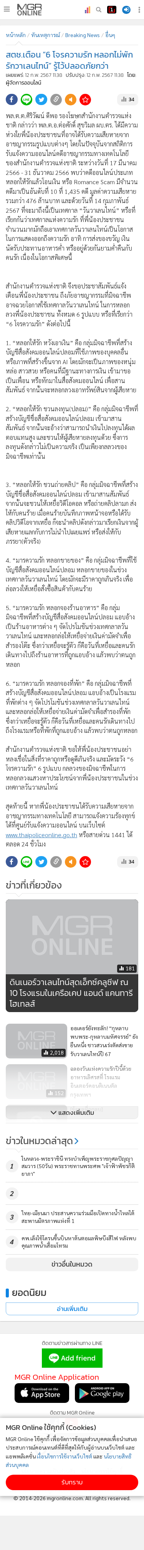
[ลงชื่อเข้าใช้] (126, 10)
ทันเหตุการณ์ (45, 34)
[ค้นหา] (98, 9)
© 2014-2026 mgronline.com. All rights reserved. (72, 1497)
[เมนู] (7, 9)
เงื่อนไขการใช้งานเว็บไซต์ (64, 1456)
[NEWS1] (111, 10)
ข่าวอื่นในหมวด (72, 1264)
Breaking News (82, 34)
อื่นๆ (110, 34)
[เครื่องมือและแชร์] (140, 10)
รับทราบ (72, 1482)
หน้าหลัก (16, 34)
